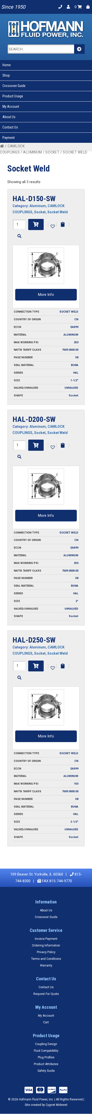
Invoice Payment (46, 939)
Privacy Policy (46, 952)
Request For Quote (46, 994)
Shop (6, 75)
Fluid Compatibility (46, 1050)
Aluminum (32, 152)
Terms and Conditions (46, 959)
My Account (10, 106)
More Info (46, 294)
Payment (8, 138)
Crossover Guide (14, 86)
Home (6, 65)
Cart (46, 1022)
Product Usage (12, 96)
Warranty (46, 965)
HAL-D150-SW (34, 198)
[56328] (36, 445)
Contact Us (10, 127)
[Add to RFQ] (63, 224)
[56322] (36, 224)
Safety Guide (46, 1070)
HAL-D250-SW (34, 640)
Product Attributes (46, 1064)
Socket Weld (57, 212)
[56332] (36, 666)
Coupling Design (46, 1044)
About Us (8, 117)
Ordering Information (46, 945)
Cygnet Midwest (56, 1105)
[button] (52, 226)
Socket (52, 152)
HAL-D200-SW (34, 419)
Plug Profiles (46, 1057)
